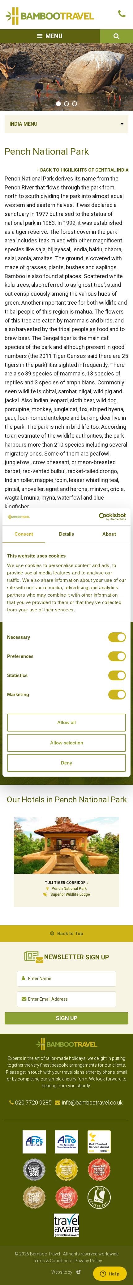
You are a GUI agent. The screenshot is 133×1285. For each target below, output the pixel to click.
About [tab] (109, 534)
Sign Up (66, 1018)
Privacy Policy (88, 1260)
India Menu (23, 124)
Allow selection (66, 742)
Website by (66, 1272)
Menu (53, 36)
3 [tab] (74, 103)
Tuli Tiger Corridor (65, 883)
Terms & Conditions (51, 1260)
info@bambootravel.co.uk (92, 1102)
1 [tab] (58, 103)
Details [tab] (66, 534)
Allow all (66, 722)
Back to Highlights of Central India (84, 170)
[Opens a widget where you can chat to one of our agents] (110, 1274)
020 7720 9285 (33, 1102)
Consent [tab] (24, 534)
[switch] (117, 656)
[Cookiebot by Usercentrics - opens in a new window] (99, 517)
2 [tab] (66, 103)
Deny (66, 762)
